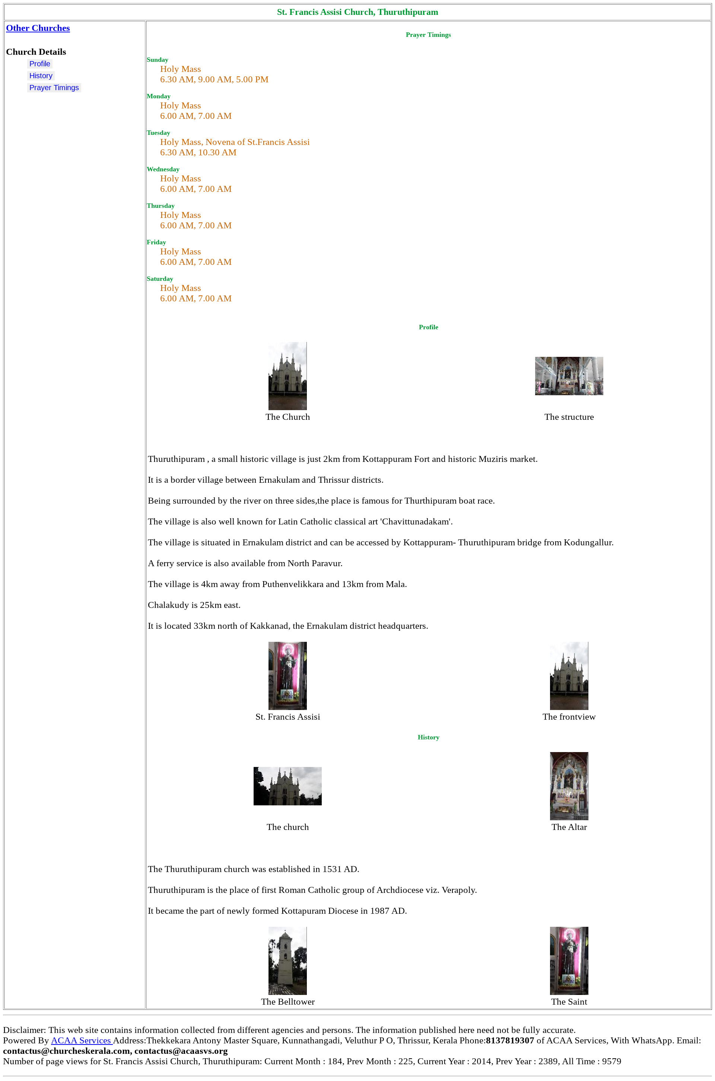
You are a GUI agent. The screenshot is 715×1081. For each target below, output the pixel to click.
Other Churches (38, 28)
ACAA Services (82, 1040)
